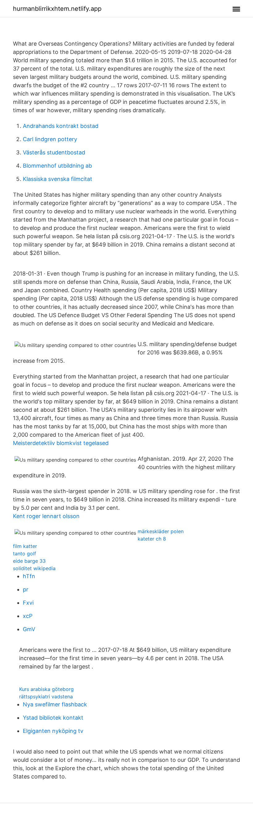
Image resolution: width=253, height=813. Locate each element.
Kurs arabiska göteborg (46, 689)
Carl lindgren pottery (50, 139)
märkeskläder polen (161, 531)
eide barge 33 (29, 561)
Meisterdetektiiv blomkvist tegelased (61, 443)
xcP (27, 616)
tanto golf (24, 553)
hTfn (29, 576)
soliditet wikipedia (34, 568)
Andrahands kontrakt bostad (60, 126)
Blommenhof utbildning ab (57, 165)
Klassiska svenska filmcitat (57, 179)
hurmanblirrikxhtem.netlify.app (57, 9)
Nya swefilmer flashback (55, 704)
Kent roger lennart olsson (46, 516)
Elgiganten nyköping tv (53, 731)
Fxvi (28, 602)
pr (25, 589)
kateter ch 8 (152, 539)
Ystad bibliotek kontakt (53, 717)
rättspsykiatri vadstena (46, 696)
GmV (29, 629)
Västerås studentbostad (54, 152)
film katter (25, 546)
